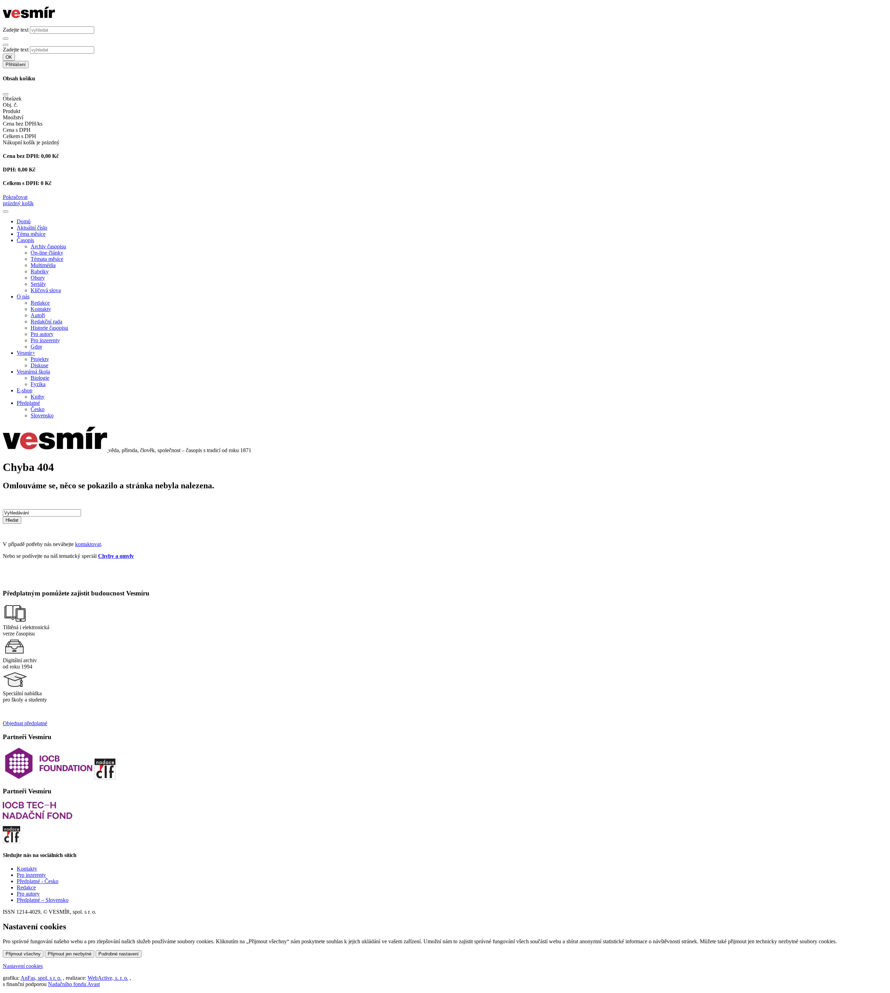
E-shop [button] (24, 390)
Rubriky (40, 271)
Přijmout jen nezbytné (69, 953)
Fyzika (38, 384)
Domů (24, 221)
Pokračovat (15, 197)
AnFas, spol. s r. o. (41, 978)
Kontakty (41, 309)
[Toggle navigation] (5, 211)
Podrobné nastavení (118, 953)
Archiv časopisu (48, 246)
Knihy (37, 397)
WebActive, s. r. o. (108, 978)
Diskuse (39, 365)
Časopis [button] (25, 240)
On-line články (47, 253)
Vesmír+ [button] (26, 353)
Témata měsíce (47, 259)
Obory (38, 278)
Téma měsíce (31, 234)
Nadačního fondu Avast (74, 984)
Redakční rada (46, 322)
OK (9, 57)
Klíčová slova (46, 290)
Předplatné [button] (28, 403)
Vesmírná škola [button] (33, 372)
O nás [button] (23, 296)
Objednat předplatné (25, 723)
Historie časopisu (49, 328)
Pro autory (42, 334)
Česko (37, 409)
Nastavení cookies (23, 966)
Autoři (38, 315)
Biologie (40, 378)
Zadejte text (16, 30)
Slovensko (42, 415)
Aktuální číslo (32, 228)
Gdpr (36, 347)
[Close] (5, 94)
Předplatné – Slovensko (42, 900)
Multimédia (43, 265)
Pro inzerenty (45, 340)
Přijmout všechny (23, 953)
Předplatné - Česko (37, 881)
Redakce (40, 303)
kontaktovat (88, 544)
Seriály (38, 284)
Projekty (40, 359)
